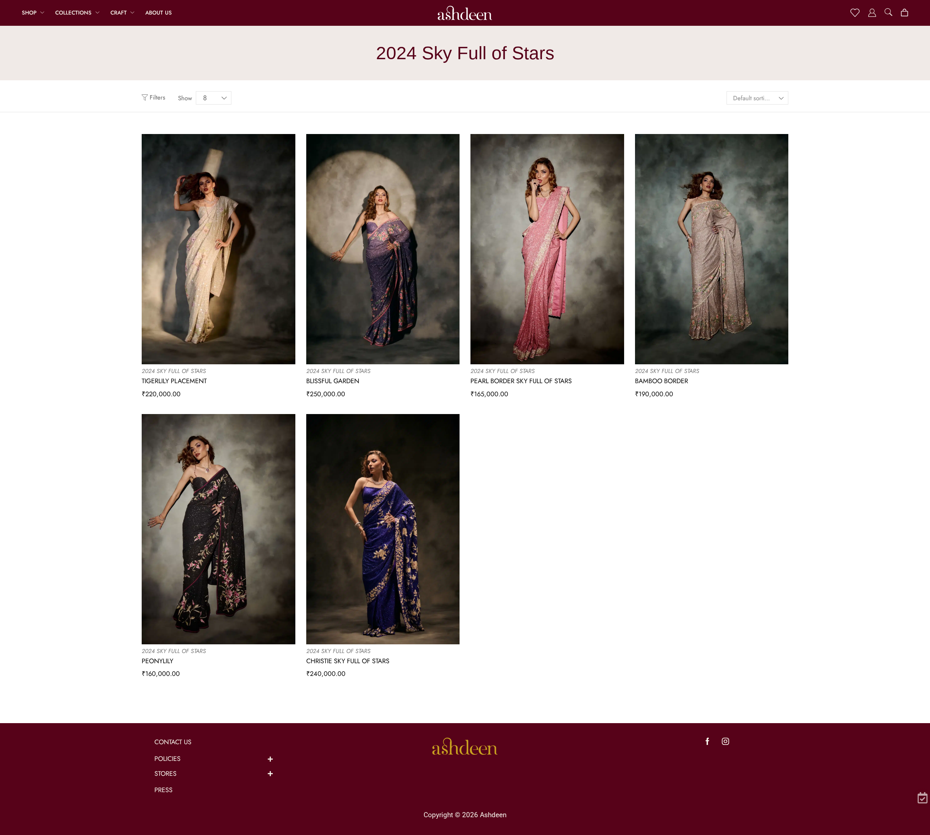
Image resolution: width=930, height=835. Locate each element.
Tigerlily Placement (174, 381)
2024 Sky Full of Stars (174, 371)
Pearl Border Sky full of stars (521, 381)
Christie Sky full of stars (347, 661)
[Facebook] (707, 741)
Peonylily (157, 661)
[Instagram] (725, 741)
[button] (855, 12)
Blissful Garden (332, 381)
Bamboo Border (661, 381)
